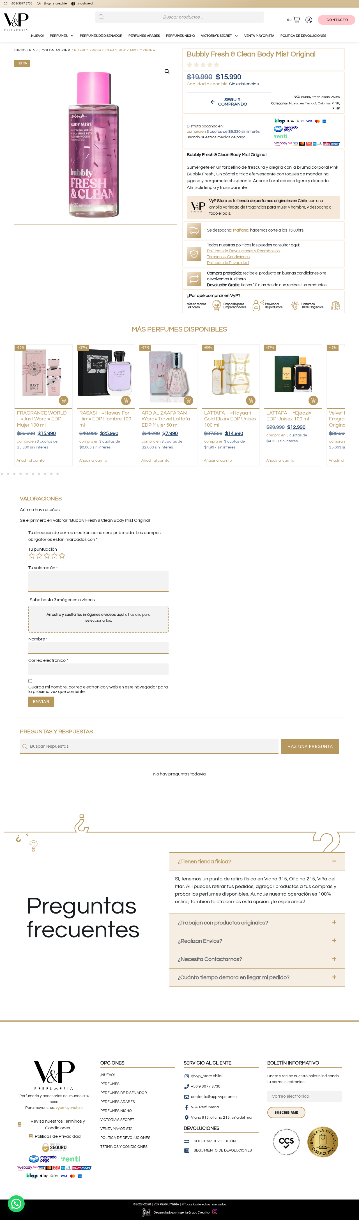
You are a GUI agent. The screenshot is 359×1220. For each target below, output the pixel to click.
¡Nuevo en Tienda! (302, 103)
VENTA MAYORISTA (259, 36)
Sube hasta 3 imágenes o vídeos (62, 600)
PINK (33, 50)
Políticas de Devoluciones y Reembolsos (243, 251)
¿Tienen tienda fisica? (204, 861)
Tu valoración (43, 568)
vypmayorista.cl (70, 1108)
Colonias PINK (56, 50)
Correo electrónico (48, 660)
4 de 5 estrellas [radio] (54, 555)
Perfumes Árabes (144, 36)
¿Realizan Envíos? (200, 941)
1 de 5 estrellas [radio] (31, 555)
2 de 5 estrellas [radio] (39, 555)
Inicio (20, 50)
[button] (167, 72)
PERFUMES (59, 36)
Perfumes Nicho (180, 36)
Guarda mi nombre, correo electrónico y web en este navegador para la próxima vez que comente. (98, 689)
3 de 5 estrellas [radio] (46, 555)
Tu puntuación (42, 549)
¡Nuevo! (37, 36)
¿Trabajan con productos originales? (223, 923)
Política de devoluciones (303, 36)
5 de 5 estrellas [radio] (62, 555)
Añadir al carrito (31, 461)
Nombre (38, 639)
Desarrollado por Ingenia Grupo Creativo (182, 1212)
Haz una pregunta (310, 746)
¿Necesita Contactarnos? (210, 959)
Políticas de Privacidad (228, 263)
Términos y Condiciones (228, 257)
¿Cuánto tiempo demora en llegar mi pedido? (233, 977)
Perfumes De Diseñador (101, 36)
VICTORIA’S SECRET (216, 36)
